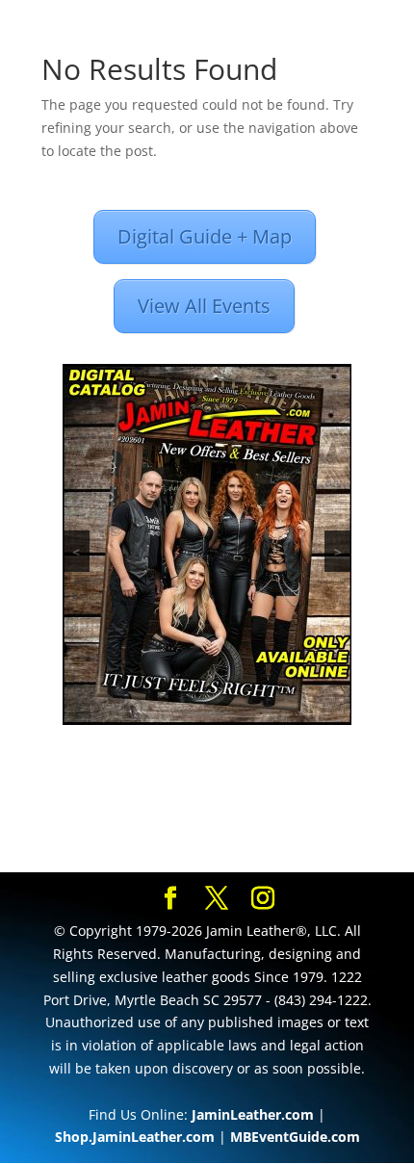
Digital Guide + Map (204, 236)
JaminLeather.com (253, 1114)
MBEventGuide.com (295, 1136)
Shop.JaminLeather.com (135, 1136)
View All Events (204, 306)
